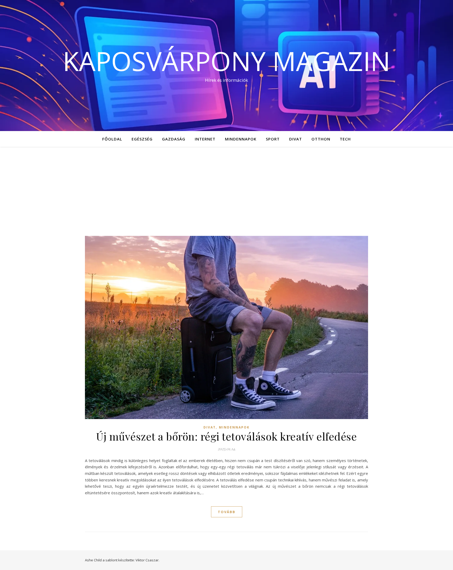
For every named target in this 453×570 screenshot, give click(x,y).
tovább (226, 511)
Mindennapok (240, 139)
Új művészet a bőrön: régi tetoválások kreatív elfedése (226, 436)
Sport (273, 139)
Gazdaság (173, 139)
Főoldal (112, 139)
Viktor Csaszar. (147, 560)
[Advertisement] (226, 186)
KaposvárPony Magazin (226, 61)
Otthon (320, 139)
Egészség (142, 139)
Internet (205, 139)
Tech (345, 139)
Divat (295, 139)
